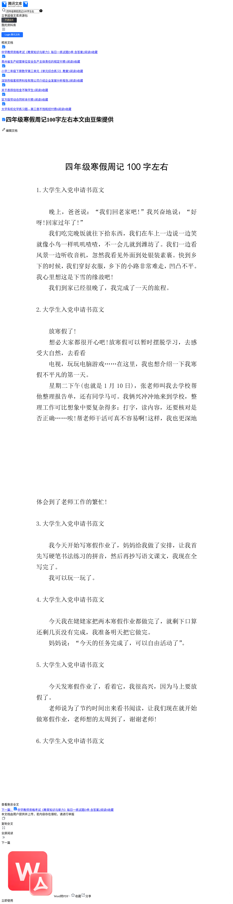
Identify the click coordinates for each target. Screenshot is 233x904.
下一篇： (57, 809)
